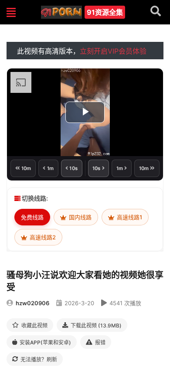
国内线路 (80, 217)
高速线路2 (42, 237)
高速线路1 (129, 217)
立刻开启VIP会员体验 (113, 51)
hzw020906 (32, 303)
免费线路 (32, 217)
